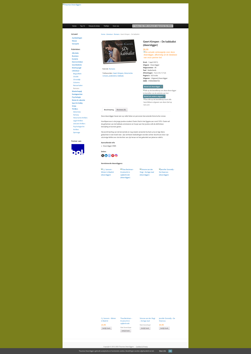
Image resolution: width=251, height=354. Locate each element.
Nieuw (74, 41)
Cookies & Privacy (142, 347)
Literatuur (109, 34)
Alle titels (75, 53)
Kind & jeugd (76, 68)
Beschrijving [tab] (109, 110)
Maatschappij (77, 91)
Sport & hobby (77, 103)
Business (75, 56)
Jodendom (113, 76)
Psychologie (76, 97)
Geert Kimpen (118, 73)
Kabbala (121, 76)
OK (170, 351)
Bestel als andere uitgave (154, 96)
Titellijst (106, 26)
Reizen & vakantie (78, 100)
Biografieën (77, 74)
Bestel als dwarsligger (153, 86)
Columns (76, 82)
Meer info (162, 351)
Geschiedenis (77, 65)
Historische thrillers (80, 118)
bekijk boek (106, 328)
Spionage (76, 132)
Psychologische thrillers (78, 128)
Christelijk (76, 79)
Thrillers (75, 109)
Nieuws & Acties (94, 26)
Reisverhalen (78, 85)
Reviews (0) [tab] (121, 110)
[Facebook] (109, 155)
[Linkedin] (106, 155)
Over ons (116, 26)
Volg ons (184, 26)
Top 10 (82, 26)
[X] (102, 155)
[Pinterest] (112, 155)
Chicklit (75, 77)
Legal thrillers (78, 121)
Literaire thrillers (79, 124)
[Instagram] (116, 155)
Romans (116, 34)
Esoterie (75, 59)
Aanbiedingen (77, 38)
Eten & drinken (77, 62)
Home (74, 26)
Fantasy (76, 115)
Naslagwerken (77, 94)
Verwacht (75, 44)
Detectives (77, 112)
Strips (74, 106)
